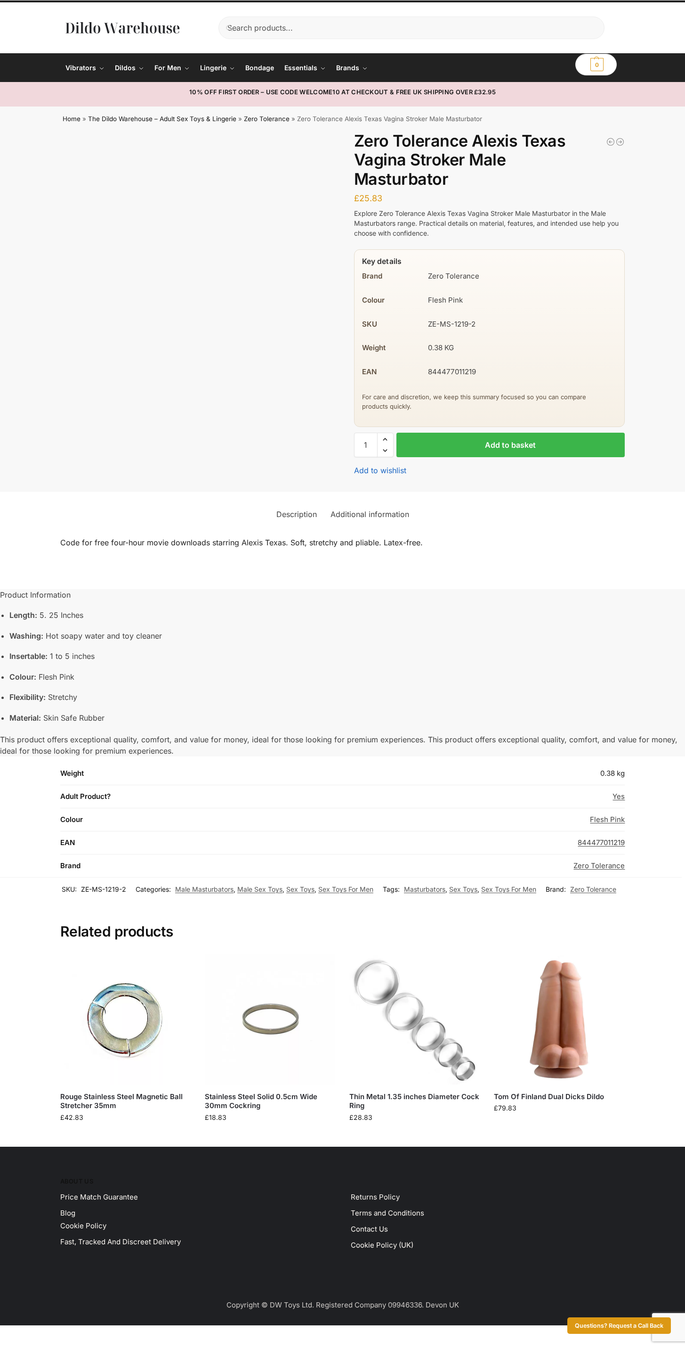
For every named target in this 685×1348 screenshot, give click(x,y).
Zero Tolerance (267, 119)
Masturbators (424, 889)
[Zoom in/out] (3, 1333)
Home (72, 119)
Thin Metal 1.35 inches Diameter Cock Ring (414, 1101)
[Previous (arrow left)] (3, 1345)
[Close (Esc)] (27, 1333)
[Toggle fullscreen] (11, 1333)
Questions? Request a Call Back (619, 1325)
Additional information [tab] (369, 514)
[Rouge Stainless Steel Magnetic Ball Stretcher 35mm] (125, 1019)
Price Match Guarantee (99, 1196)
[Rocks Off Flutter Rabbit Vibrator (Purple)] (610, 142)
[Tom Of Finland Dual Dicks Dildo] (559, 1019)
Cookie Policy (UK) (382, 1245)
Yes (618, 796)
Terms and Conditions (387, 1212)
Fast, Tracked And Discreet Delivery (120, 1241)
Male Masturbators (204, 889)
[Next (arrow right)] (11, 1345)
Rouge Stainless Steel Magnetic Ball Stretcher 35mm (121, 1101)
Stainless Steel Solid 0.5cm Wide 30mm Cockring (261, 1101)
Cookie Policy (83, 1225)
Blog (67, 1212)
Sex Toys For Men (345, 889)
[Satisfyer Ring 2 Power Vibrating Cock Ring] (620, 142)
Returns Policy (375, 1196)
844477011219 (601, 842)
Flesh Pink (607, 819)
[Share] (19, 1333)
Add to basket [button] (125, 1137)
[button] (596, 64)
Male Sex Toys (259, 889)
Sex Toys (300, 889)
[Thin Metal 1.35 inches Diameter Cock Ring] (414, 1019)
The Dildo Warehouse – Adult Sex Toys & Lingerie (162, 119)
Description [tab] (296, 514)
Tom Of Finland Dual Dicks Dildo (549, 1096)
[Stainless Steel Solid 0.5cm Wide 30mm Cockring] (270, 1019)
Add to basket (510, 445)
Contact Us (369, 1229)
